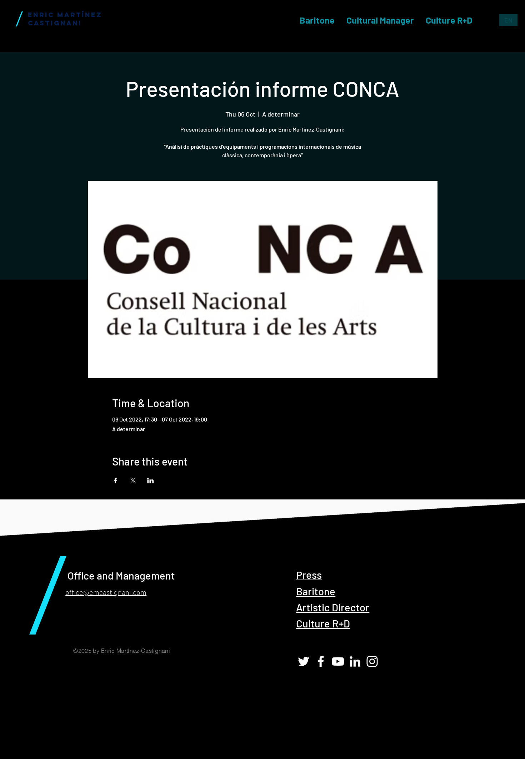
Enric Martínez (65, 15)
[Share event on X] (133, 480)
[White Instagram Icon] (372, 661)
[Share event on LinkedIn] (150, 480)
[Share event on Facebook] (115, 480)
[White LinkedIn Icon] (355, 661)
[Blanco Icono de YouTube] (337, 661)
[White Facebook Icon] (320, 661)
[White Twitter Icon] (303, 661)
